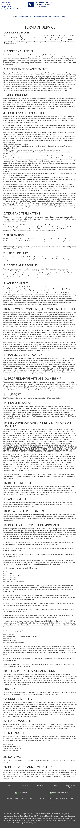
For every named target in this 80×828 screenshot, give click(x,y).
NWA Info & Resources (39, 18)
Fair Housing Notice (64, 798)
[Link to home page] (40, 4)
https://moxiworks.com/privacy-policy (47, 694)
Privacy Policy (26, 798)
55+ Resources (54, 17)
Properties (24, 18)
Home (15, 17)
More (64, 18)
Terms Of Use (12, 798)
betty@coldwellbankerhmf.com (11, 9)
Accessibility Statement (44, 798)
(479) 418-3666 (6, 7)
